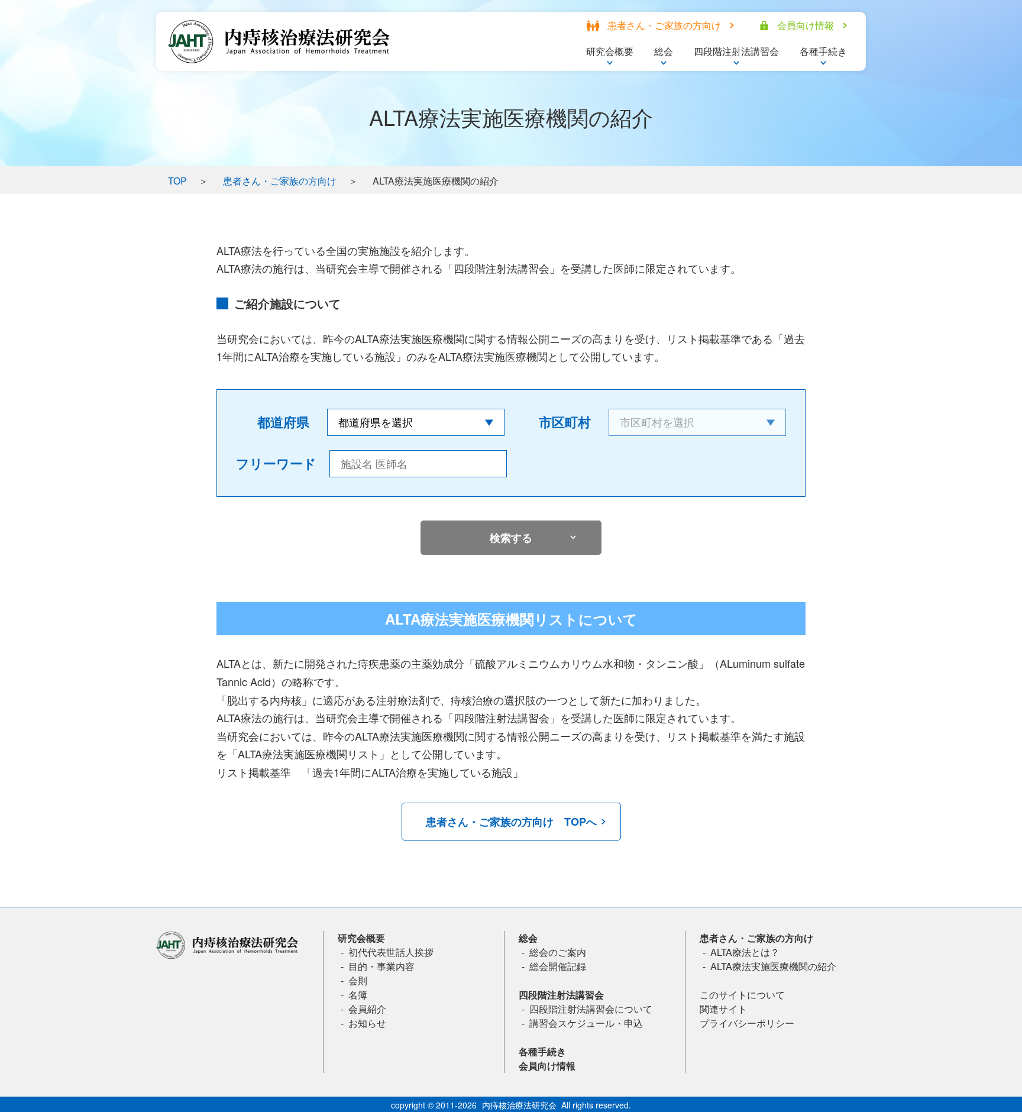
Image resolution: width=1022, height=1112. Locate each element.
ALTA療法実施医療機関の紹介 (773, 966)
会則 (357, 980)
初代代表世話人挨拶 (391, 952)
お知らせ (367, 1023)
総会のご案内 (557, 952)
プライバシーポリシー (747, 1023)
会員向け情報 (547, 1065)
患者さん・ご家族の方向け (280, 181)
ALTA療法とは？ (745, 952)
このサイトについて (742, 994)
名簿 (357, 994)
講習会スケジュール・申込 (586, 1023)
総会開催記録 (557, 966)
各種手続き (542, 1051)
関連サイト (723, 1009)
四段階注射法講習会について (590, 1009)
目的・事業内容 (381, 966)
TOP (177, 181)
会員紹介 (367, 1009)
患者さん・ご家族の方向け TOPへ (511, 821)
